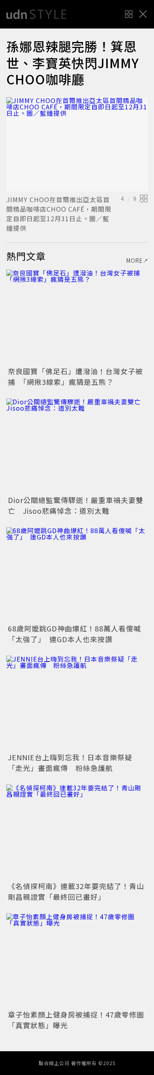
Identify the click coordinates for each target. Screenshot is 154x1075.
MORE (134, 260)
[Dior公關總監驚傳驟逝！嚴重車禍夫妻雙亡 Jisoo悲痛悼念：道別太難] (77, 445)
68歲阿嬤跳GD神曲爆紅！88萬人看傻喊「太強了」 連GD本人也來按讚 (74, 633)
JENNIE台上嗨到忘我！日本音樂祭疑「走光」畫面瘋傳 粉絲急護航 (70, 762)
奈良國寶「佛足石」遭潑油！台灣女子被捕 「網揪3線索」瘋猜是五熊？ (75, 376)
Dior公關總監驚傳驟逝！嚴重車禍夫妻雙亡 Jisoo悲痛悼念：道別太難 (75, 505)
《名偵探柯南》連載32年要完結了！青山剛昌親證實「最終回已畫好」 (76, 891)
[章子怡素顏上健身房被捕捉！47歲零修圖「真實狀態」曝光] (77, 960)
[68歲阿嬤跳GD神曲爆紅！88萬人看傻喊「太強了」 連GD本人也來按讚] (77, 574)
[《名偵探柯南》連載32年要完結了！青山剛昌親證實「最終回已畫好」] (77, 831)
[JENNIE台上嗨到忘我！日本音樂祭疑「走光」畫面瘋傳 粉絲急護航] (77, 703)
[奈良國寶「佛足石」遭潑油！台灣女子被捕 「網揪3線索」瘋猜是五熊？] (77, 317)
